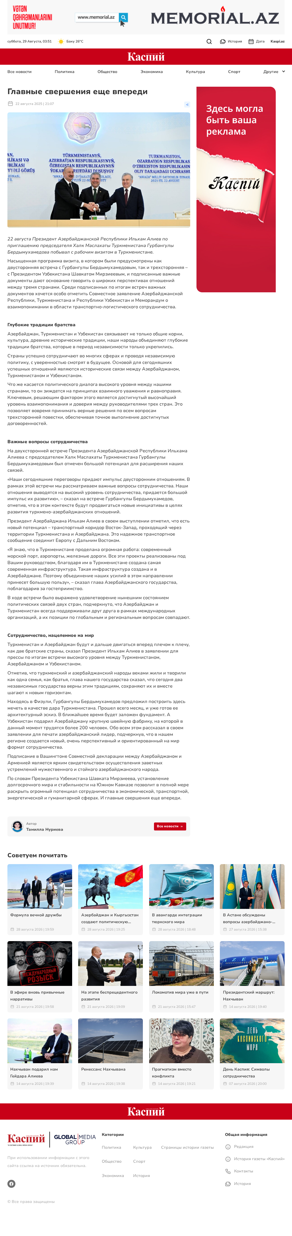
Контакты (243, 1171)
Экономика (152, 71)
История (235, 41)
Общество (107, 71)
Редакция (243, 1146)
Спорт (234, 71)
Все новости (19, 71)
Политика (64, 71)
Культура (195, 71)
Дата (260, 41)
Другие (270, 71)
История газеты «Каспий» (259, 1159)
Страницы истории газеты (187, 1147)
